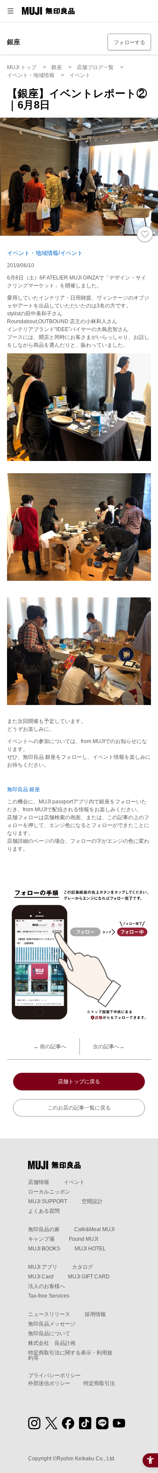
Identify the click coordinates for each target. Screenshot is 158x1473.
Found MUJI (83, 1239)
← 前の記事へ (49, 1047)
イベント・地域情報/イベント (45, 253)
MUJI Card (41, 1277)
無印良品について (49, 1333)
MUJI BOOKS (44, 1249)
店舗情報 (38, 1182)
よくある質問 (44, 1211)
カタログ (82, 1267)
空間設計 (92, 1201)
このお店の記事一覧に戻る (79, 1108)
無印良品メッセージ (51, 1324)
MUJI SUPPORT (47, 1201)
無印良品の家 (44, 1229)
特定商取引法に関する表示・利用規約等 (70, 1355)
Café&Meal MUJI (94, 1229)
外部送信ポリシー (49, 1383)
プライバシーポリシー (54, 1375)
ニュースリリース (49, 1314)
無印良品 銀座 (23, 789)
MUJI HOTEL (90, 1249)
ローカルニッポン (49, 1192)
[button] (10, 10)
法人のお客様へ (46, 1286)
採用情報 (95, 1314)
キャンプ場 (41, 1239)
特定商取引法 (99, 1383)
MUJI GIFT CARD (89, 1277)
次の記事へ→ (109, 1047)
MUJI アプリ (42, 1267)
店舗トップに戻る (79, 1082)
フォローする (129, 42)
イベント (74, 1182)
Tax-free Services (48, 1296)
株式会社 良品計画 (51, 1343)
